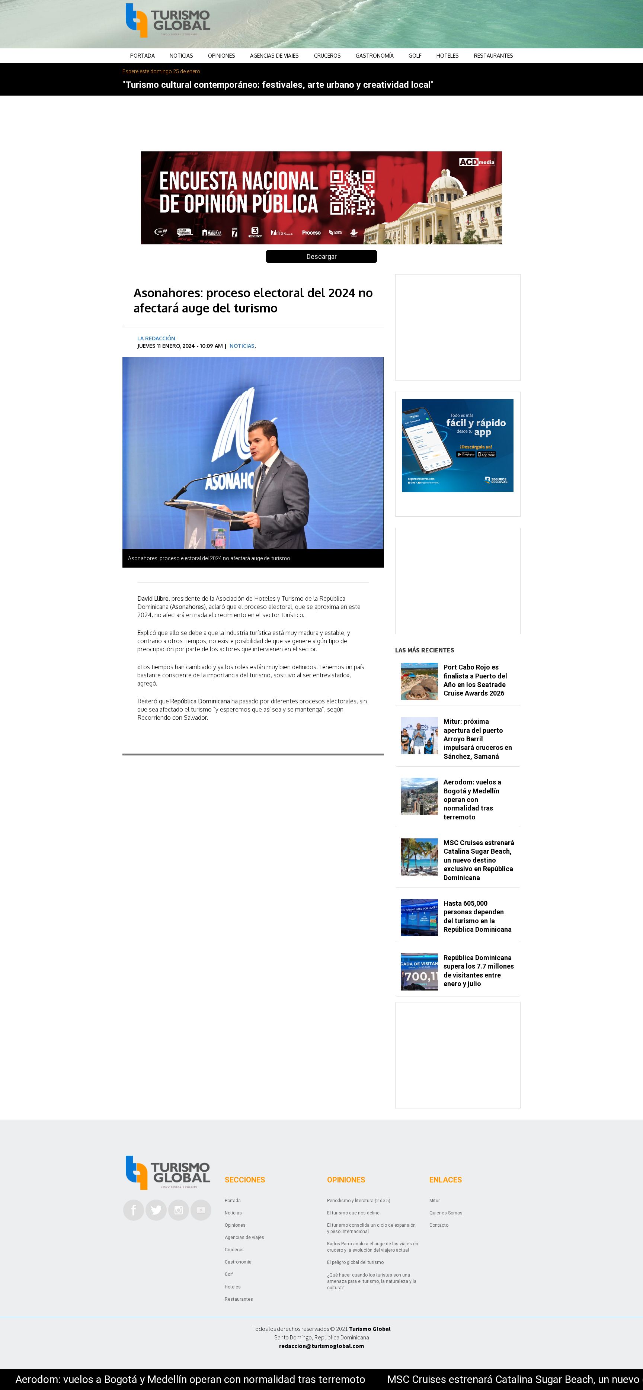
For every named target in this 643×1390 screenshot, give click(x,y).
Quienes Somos (446, 1213)
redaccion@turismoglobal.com (321, 1345)
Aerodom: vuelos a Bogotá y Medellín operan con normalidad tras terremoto (472, 799)
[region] (381, 24)
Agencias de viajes (274, 55)
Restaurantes (493, 55)
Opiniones (221, 55)
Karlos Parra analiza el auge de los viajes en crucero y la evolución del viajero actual (372, 1247)
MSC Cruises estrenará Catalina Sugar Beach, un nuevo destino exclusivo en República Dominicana (479, 860)
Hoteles (447, 55)
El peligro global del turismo (355, 1262)
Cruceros (327, 55)
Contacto (438, 1225)
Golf (415, 55)
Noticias (181, 55)
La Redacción (156, 338)
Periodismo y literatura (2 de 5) (358, 1200)
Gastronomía (375, 55)
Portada (142, 55)
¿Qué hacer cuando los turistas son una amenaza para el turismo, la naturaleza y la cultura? (371, 1281)
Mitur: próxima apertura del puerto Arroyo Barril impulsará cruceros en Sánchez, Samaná (478, 739)
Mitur (434, 1200)
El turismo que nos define (353, 1213)
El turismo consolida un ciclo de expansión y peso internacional (371, 1228)
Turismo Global (370, 1328)
